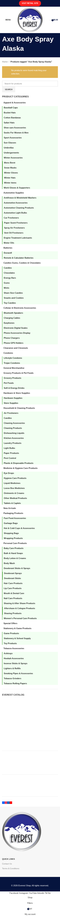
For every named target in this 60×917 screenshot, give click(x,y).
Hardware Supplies (13, 398)
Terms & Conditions (10, 868)
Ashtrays (8, 653)
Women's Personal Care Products (20, 618)
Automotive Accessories (15, 203)
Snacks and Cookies (14, 298)
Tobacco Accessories (13, 648)
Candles (8, 418)
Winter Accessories (13, 157)
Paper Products (11, 453)
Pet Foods (9, 383)
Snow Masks (10, 167)
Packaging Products (13, 513)
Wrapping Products (13, 538)
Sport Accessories (13, 137)
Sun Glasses (10, 142)
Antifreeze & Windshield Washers (20, 198)
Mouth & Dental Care (14, 593)
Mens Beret (9, 162)
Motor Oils (9, 243)
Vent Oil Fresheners (13, 233)
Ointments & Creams (14, 493)
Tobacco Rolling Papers (15, 683)
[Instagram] (6, 802)
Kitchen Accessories (14, 438)
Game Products (11, 633)
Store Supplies (11, 403)
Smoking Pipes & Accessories (18, 673)
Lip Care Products (12, 588)
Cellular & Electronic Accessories (19, 308)
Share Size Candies (13, 293)
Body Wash (9, 563)
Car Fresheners (11, 218)
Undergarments (11, 152)
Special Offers (10, 623)
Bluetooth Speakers (13, 313)
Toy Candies (10, 303)
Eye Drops (9, 473)
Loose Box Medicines (14, 488)
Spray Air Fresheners (14, 228)
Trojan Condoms (12, 363)
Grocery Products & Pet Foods (18, 373)
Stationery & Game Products (17, 628)
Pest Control (10, 458)
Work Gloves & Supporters (17, 188)
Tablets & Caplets (12, 503)
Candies (8, 268)
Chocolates (9, 273)
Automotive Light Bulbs (15, 213)
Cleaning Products (13, 428)
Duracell (8, 253)
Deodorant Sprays (13, 573)
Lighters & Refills (12, 668)
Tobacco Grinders (12, 678)
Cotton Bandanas (12, 117)
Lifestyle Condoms (13, 358)
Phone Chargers (12, 338)
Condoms (8, 353)
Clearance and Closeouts (15, 348)
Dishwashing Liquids (14, 433)
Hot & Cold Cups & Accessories (19, 528)
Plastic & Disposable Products (18, 463)
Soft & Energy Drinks (14, 388)
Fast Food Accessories (15, 518)
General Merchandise (13, 368)
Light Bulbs (9, 448)
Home (5, 62)
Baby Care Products (13, 548)
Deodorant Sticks (12, 578)
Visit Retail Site (30, 3)
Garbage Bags (11, 523)
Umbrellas (9, 147)
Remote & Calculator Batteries (18, 258)
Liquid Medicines (12, 483)
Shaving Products (12, 613)
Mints (6, 288)
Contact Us (7, 864)
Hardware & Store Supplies (16, 393)
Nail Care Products (13, 598)
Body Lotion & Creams (15, 558)
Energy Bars (10, 278)
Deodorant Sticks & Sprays (17, 568)
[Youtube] (11, 802)
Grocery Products (12, 378)
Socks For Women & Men (16, 132)
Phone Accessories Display (17, 333)
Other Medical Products (15, 498)
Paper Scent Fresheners (15, 223)
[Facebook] (3, 802)
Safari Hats (9, 122)
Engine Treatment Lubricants (18, 238)
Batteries (7, 248)
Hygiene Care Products (15, 478)
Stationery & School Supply (17, 638)
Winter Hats (9, 178)
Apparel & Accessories (14, 102)
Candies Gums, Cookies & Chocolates (22, 263)
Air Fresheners (11, 413)
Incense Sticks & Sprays (15, 663)
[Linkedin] (8, 802)
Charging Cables (12, 318)
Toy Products (10, 643)
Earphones (9, 323)
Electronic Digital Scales (15, 328)
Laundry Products (12, 443)
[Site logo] (30, 19)
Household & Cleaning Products (19, 408)
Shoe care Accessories (15, 127)
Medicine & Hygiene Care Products (20, 468)
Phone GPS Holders (13, 343)
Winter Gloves (11, 172)
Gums (7, 283)
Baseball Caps (11, 107)
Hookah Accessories (14, 658)
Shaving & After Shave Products (19, 603)
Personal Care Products (15, 543)
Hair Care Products (13, 583)
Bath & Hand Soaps (13, 553)
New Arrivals (9, 508)
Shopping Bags (11, 533)
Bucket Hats (10, 112)
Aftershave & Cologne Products (19, 608)
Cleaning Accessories (14, 423)
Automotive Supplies (13, 193)
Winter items (10, 183)
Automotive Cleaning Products (19, 208)
